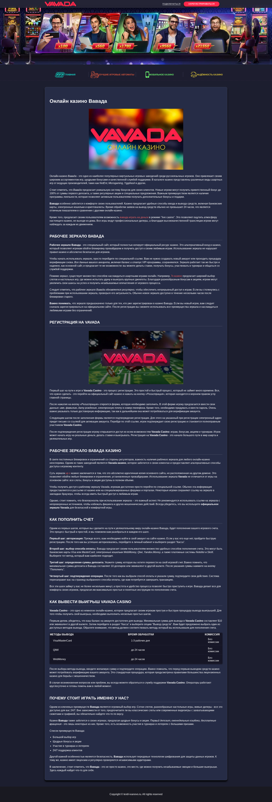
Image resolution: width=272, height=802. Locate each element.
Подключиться (171, 4)
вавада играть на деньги (134, 217)
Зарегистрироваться (201, 4)
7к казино (176, 276)
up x (68, 473)
